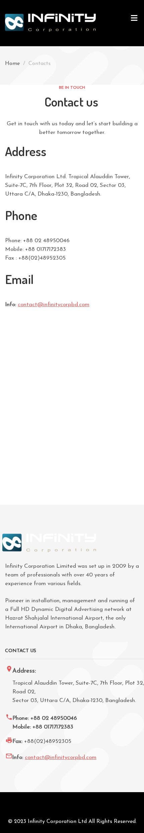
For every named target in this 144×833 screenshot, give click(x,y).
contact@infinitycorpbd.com (53, 304)
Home (12, 63)
